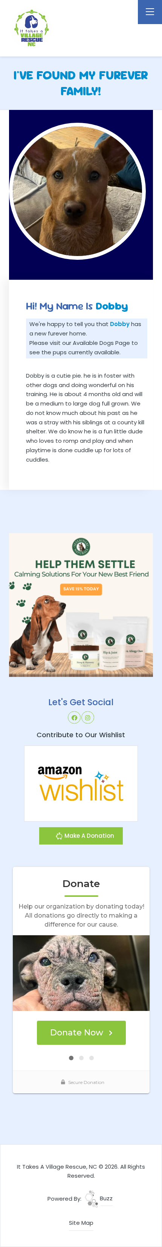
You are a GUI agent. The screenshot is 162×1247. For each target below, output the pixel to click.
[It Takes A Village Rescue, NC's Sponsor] (81, 604)
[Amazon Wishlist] (81, 783)
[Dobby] (77, 191)
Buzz (105, 1198)
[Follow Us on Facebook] (74, 717)
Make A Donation (88, 836)
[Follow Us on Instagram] (87, 717)
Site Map (81, 1223)
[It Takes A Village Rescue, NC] (50, 28)
